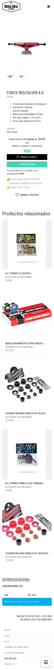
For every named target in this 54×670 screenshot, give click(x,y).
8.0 (29, 595)
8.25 (34, 595)
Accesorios (10, 277)
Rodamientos (11, 347)
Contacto (9, 664)
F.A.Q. (6, 641)
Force (10, 96)
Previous (8, 45)
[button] (46, 662)
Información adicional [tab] (16, 579)
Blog (6, 636)
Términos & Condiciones (16, 647)
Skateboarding (24, 277)
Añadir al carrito (28, 156)
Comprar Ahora (27, 164)
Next (45, 45)
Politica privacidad (14, 653)
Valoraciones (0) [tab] (12, 586)
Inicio (7, 630)
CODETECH (46, 619)
